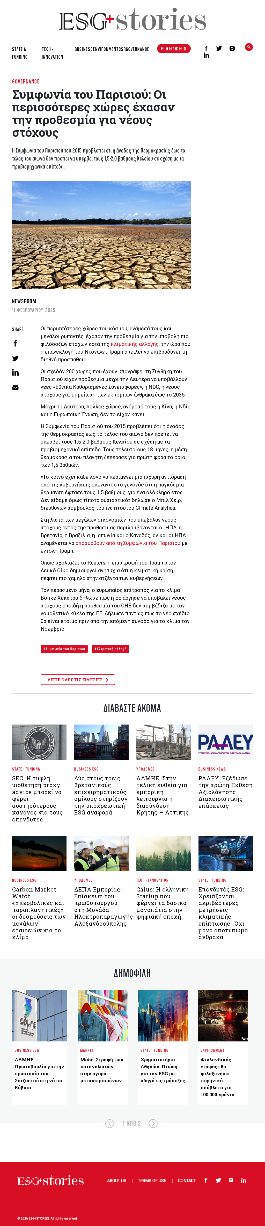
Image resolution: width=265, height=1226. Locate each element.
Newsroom (24, 301)
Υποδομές (145, 769)
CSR (122, 49)
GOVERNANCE (137, 49)
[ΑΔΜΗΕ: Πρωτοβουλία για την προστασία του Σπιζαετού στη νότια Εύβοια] (39, 1015)
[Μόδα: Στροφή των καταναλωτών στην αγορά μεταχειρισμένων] (103, 1015)
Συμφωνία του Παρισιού (65, 648)
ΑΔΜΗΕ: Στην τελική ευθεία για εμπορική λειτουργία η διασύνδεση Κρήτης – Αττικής (162, 795)
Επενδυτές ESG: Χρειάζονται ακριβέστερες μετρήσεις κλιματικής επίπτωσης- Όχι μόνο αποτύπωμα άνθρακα (223, 913)
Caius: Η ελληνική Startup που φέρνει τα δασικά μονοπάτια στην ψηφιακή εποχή (162, 903)
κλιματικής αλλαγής (135, 344)
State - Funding (26, 769)
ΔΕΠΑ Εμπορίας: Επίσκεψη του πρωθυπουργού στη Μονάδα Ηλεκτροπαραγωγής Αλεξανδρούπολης (103, 906)
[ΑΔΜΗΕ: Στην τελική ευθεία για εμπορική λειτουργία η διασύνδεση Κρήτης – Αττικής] (163, 744)
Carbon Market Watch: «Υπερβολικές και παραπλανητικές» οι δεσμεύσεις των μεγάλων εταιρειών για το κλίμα (39, 913)
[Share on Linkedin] (15, 372)
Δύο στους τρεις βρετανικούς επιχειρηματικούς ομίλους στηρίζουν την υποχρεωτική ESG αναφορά (101, 795)
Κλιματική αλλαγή (111, 648)
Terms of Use (152, 1180)
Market (87, 1050)
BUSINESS (84, 49)
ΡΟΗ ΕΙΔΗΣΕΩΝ (174, 48)
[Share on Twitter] (15, 358)
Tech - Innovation (152, 880)
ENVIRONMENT (106, 49)
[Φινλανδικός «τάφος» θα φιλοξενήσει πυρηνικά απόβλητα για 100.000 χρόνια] (223, 1015)
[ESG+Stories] (132, 18)
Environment (213, 1050)
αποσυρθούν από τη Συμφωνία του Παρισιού (128, 543)
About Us (116, 1180)
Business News (212, 769)
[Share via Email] (15, 387)
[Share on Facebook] (15, 343)
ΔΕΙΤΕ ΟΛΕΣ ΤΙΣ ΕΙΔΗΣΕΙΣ (76, 679)
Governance (26, 81)
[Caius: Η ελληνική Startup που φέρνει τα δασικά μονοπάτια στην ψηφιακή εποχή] (163, 855)
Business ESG (86, 769)
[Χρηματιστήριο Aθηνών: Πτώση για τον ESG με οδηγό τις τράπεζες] (163, 1015)
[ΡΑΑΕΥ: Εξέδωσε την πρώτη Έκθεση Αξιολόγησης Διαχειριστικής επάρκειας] (225, 744)
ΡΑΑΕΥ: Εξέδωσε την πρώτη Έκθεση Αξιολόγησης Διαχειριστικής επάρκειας (225, 791)
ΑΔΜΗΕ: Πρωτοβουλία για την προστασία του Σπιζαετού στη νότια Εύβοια (39, 1073)
